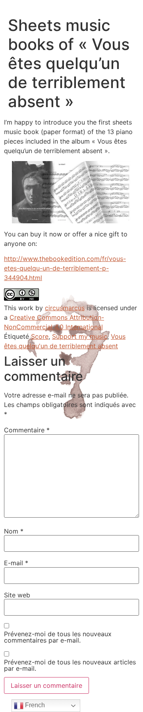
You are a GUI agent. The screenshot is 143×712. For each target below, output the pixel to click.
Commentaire (27, 430)
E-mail (16, 563)
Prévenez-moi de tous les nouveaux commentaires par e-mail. (58, 637)
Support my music (79, 336)
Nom (13, 531)
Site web (17, 595)
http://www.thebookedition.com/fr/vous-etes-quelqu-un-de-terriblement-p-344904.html (65, 268)
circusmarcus (65, 308)
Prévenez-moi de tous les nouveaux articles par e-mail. (70, 665)
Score (39, 336)
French (34, 705)
